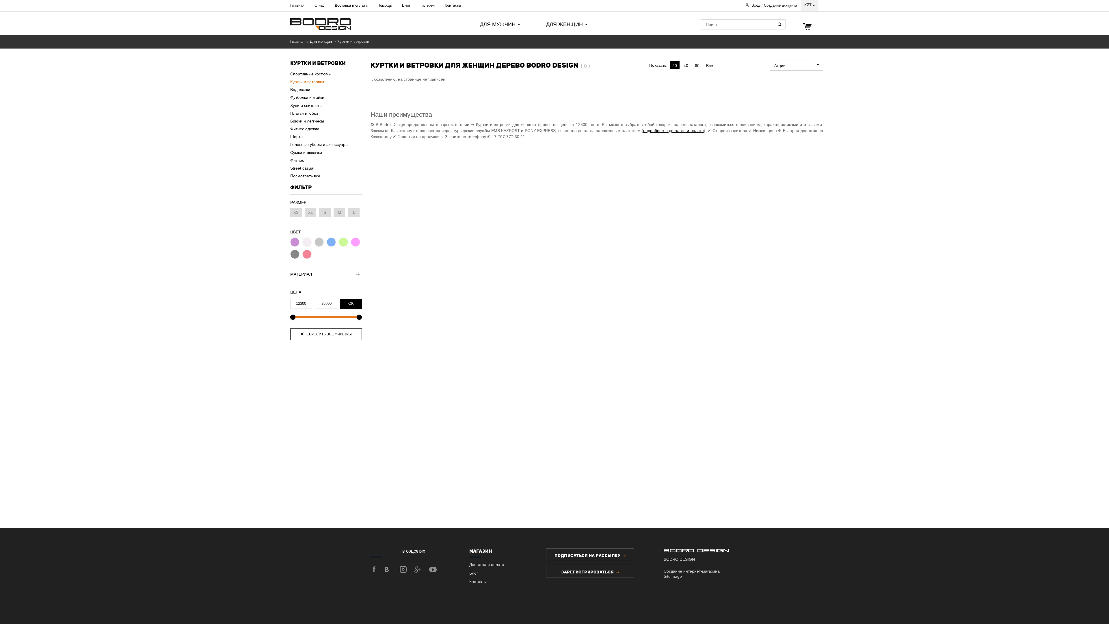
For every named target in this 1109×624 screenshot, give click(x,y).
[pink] (355, 242)
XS (296, 212)
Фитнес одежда (304, 129)
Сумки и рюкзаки (306, 152)
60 (697, 65)
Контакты (453, 5)
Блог (406, 5)
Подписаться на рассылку (588, 555)
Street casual (302, 168)
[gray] (319, 242)
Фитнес (297, 160)
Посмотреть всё (305, 176)
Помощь (384, 5)
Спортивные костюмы (311, 74)
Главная (297, 5)
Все (709, 65)
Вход (755, 5)
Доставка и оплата (351, 5)
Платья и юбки (304, 113)
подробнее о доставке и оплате (673, 130)
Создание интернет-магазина (692, 571)
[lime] (343, 242)
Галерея (427, 5)
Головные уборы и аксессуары (319, 144)
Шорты (296, 136)
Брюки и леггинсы (307, 121)
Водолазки (300, 89)
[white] (307, 242)
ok (351, 304)
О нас (320, 5)
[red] (307, 254)
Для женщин (321, 42)
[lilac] (294, 242)
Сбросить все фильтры (329, 334)
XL (310, 212)
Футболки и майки (307, 97)
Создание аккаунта (780, 5)
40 (686, 65)
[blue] (331, 242)
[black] (294, 254)
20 (674, 65)
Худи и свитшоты (306, 105)
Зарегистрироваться (588, 572)
